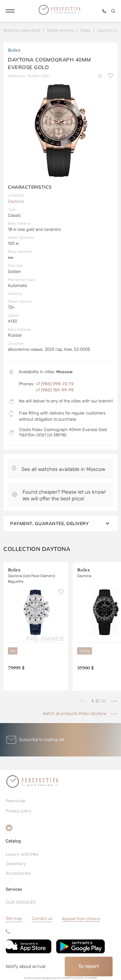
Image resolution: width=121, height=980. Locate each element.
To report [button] (88, 966)
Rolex (14, 50)
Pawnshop (16, 800)
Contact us (42, 918)
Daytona (16, 201)
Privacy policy (19, 810)
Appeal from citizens (81, 918)
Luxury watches (22, 854)
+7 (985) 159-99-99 (54, 390)
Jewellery (16, 863)
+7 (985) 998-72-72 (54, 383)
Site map (14, 918)
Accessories (18, 873)
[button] (10, 11)
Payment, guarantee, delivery (49, 523)
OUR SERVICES (21, 902)
